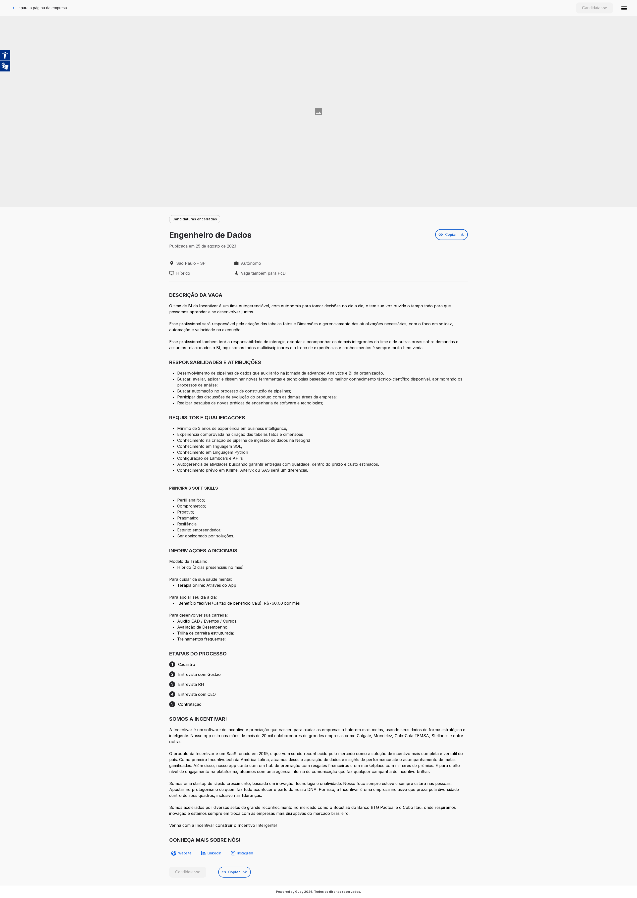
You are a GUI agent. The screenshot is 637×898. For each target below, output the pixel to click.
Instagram (245, 853)
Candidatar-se (594, 8)
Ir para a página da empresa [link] (42, 8)
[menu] (624, 8)
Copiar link (454, 234)
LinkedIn (214, 853)
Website (185, 853)
